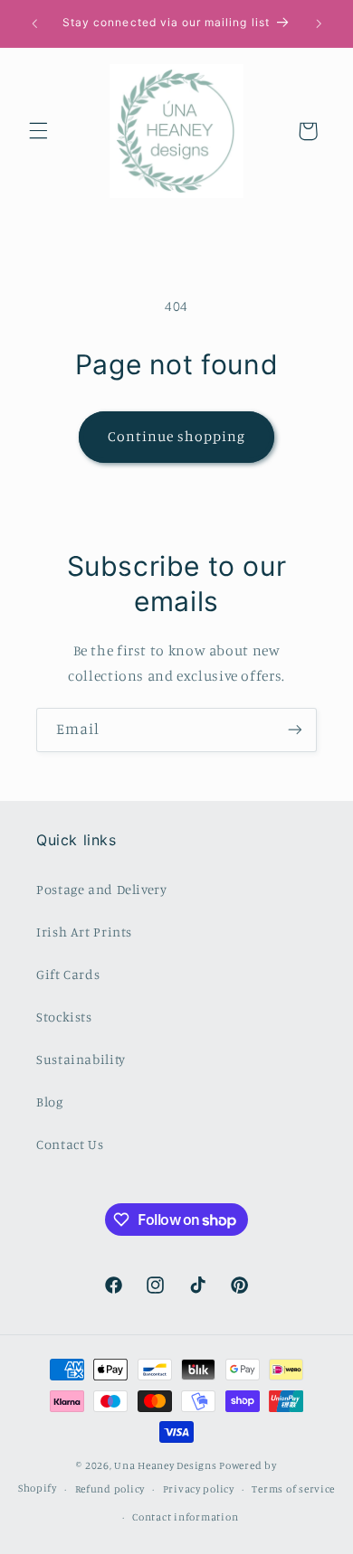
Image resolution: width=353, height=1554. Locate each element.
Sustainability (81, 1059)
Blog (49, 1101)
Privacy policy (198, 1489)
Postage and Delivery (101, 889)
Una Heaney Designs (165, 1465)
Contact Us (69, 1144)
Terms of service (293, 1489)
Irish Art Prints (84, 931)
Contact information (185, 1517)
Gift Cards (68, 974)
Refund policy (110, 1489)
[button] (38, 131)
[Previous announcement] (34, 23)
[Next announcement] (319, 23)
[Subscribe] (295, 730)
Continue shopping (177, 436)
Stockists (64, 1016)
